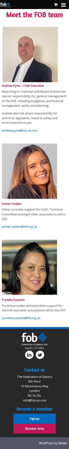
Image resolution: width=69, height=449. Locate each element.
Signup (34, 419)
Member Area (34, 429)
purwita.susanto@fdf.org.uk (21, 318)
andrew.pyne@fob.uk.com (19, 130)
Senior (62, 443)
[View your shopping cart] (56, 4)
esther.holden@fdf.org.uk (19, 227)
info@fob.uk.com (34, 400)
